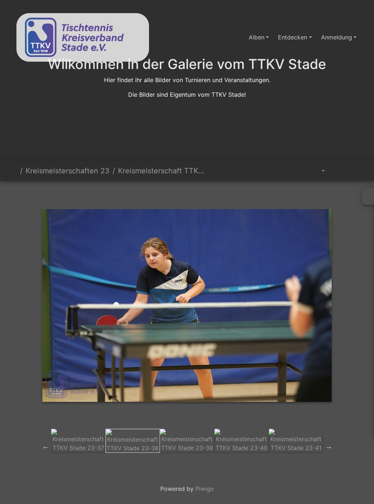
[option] (78, 440)
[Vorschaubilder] (174, 193)
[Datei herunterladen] (354, 170)
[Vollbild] (199, 193)
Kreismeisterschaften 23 (68, 170)
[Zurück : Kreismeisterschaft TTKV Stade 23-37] (149, 193)
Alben (256, 37)
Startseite (14, 170)
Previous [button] (45, 446)
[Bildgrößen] (317, 170)
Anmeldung (336, 37)
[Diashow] (337, 170)
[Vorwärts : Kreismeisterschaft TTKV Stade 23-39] (224, 193)
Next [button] (328, 446)
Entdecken (292, 37)
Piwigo (204, 488)
